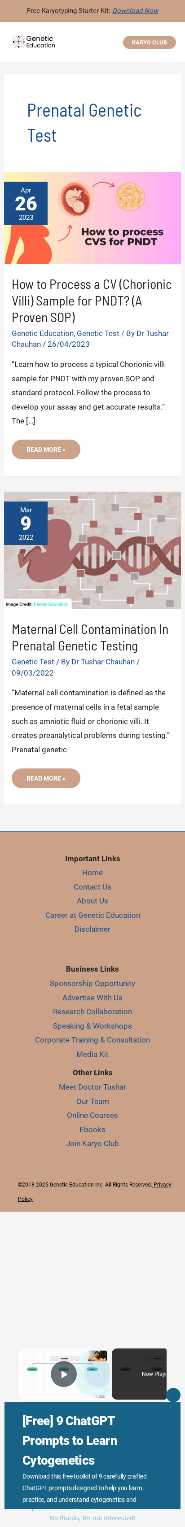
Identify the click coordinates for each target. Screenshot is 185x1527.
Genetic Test (98, 333)
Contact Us (92, 886)
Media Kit (92, 1054)
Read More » (46, 452)
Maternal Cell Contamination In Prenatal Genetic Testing (90, 636)
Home (92, 872)
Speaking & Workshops (92, 1025)
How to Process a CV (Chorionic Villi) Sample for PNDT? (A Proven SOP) (92, 300)
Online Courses (92, 1115)
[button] (149, 42)
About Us (92, 900)
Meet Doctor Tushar (92, 1086)
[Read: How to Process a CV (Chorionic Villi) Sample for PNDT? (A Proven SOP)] (92, 217)
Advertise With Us (92, 997)
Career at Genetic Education (92, 915)
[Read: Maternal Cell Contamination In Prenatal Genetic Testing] (92, 549)
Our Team (92, 1101)
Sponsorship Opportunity (92, 983)
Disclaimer (92, 929)
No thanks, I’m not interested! (92, 1518)
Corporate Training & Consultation (92, 1039)
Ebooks (92, 1129)
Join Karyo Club (92, 1143)
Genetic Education (43, 333)
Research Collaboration (92, 1011)
